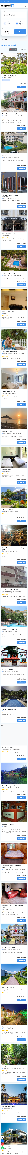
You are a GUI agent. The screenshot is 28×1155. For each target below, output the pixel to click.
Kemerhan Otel (8, 747)
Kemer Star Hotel (8, 312)
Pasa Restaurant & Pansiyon (12, 114)
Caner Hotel (6, 155)
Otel (20, 32)
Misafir (3, 28)
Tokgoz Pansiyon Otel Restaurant (10, 196)
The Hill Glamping (8, 273)
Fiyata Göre (23, 49)
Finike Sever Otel (8, 947)
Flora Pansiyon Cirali (9, 786)
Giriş (3, 19)
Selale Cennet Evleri (9, 1067)
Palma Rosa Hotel (8, 1107)
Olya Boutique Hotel (9, 352)
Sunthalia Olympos (9, 76)
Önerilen (14, 49)
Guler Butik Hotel (8, 391)
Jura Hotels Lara (8, 987)
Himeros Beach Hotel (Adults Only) (12, 906)
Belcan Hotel (7, 431)
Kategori (4, 11)
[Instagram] (2, 1144)
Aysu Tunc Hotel (8, 824)
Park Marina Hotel (8, 233)
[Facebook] (2, 1140)
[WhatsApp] (2, 1147)
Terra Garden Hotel (9, 709)
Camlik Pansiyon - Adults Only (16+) (13, 549)
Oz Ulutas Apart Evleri (10, 589)
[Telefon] (2, 1137)
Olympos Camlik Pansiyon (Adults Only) (11, 866)
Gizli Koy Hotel (7, 509)
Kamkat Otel (6, 1027)
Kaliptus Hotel (7, 669)
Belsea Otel (6, 470)
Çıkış (15, 19)
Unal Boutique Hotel (9, 629)
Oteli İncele (21, 87)
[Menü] (24, 6)
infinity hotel (7, 1146)
